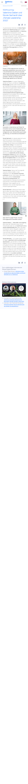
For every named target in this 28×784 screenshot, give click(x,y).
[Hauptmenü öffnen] (2, 2)
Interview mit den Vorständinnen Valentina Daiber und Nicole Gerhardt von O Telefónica (14, 273)
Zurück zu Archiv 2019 (8, 5)
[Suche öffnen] (21, 2)
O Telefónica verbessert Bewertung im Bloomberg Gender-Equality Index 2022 (14, 299)
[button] (19, 25)
